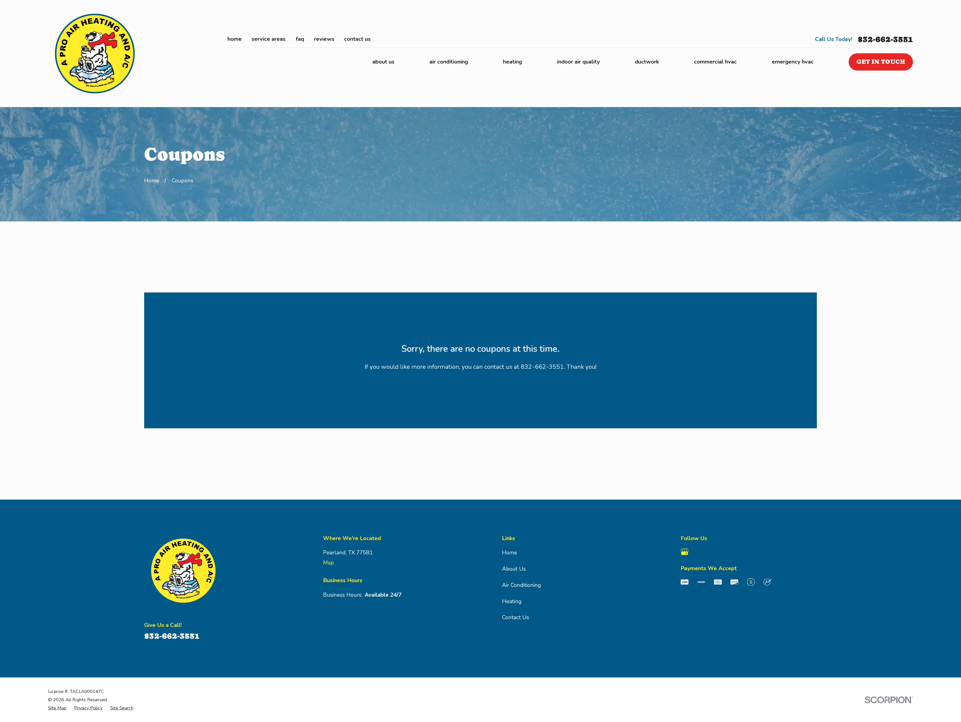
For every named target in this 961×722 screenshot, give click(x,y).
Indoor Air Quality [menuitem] (578, 62)
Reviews (324, 39)
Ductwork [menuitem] (647, 62)
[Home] (96, 54)
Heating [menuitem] (512, 62)
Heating (512, 601)
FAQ (300, 39)
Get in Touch (880, 61)
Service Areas (269, 39)
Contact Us (357, 39)
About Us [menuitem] (383, 62)
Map (328, 562)
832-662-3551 (885, 39)
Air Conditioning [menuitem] (448, 62)
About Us (514, 569)
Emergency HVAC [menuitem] (793, 62)
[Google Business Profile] (684, 552)
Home (234, 39)
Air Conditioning (521, 585)
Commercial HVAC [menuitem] (715, 62)
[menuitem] (57, 708)
